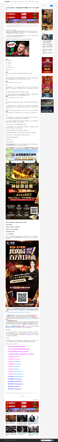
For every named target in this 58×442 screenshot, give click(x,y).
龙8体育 (19, 1)
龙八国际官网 (7, 1)
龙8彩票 (29, 1)
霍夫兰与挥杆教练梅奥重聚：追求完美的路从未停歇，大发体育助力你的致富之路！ (33, 423)
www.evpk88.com (27, 326)
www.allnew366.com (18, 381)
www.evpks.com (17, 356)
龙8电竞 (26, 1)
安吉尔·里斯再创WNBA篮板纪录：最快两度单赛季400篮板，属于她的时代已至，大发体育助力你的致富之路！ (22, 423)
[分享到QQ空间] (38, 11)
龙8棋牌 (37, 1)
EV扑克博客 (34, 316)
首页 (11, 1)
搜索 (51, 5)
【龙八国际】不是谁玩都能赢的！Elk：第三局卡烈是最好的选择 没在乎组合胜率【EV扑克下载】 (47, 41)
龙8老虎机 (15, 1)
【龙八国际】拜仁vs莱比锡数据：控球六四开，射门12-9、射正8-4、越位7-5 (47, 53)
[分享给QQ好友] (36, 11)
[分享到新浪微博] (33, 11)
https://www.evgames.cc (17, 371)
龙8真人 (22, 1)
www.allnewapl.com (16, 386)
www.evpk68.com (17, 366)
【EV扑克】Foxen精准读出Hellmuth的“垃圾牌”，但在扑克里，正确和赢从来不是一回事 (33, 434)
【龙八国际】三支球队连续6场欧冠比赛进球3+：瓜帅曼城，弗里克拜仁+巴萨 (47, 47)
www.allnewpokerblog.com (28, 318)
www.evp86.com (31, 308)
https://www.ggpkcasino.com (18, 376)
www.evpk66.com (17, 361)
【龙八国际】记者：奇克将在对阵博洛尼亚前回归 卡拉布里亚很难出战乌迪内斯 (47, 50)
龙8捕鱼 (33, 1)
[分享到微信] (35, 11)
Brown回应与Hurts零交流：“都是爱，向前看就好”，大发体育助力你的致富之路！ (11, 434)
